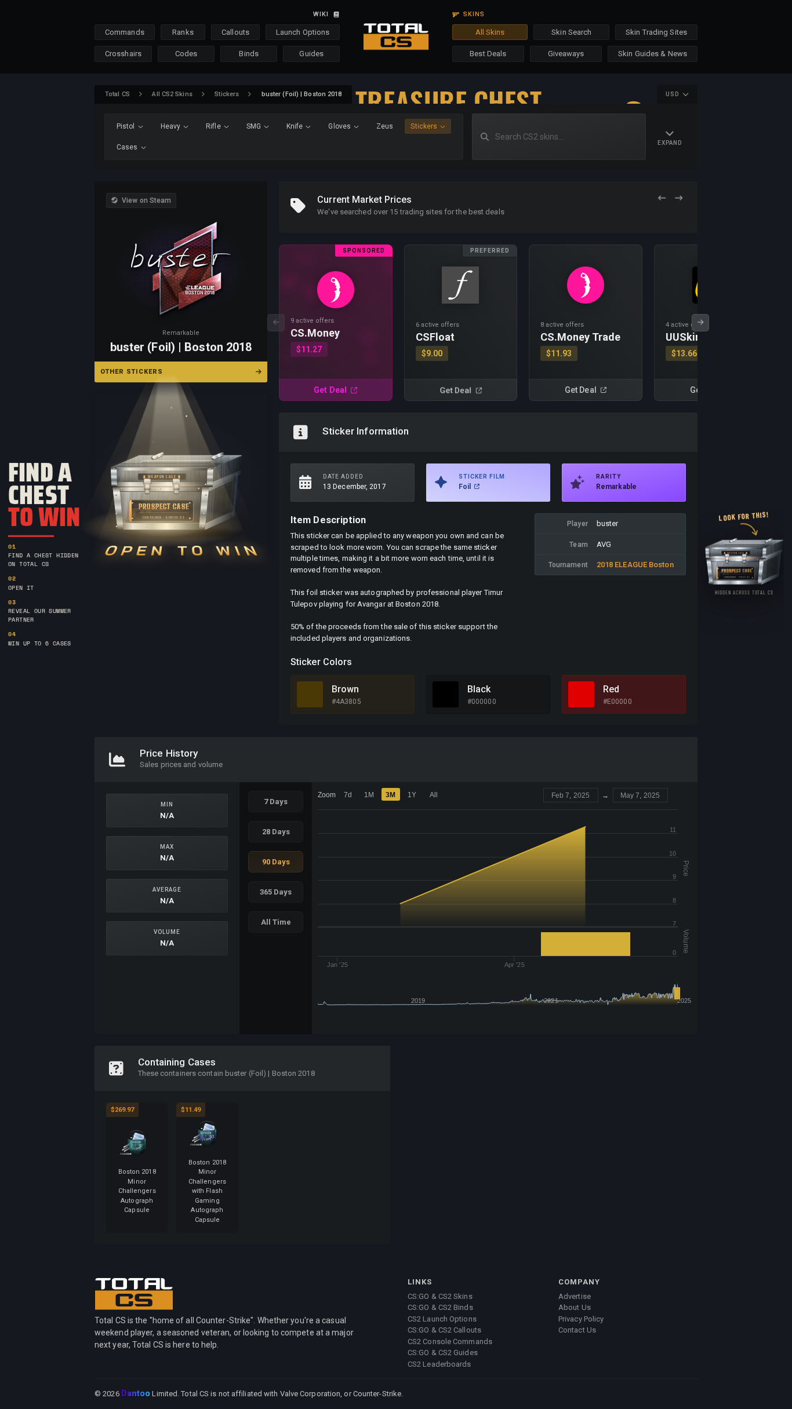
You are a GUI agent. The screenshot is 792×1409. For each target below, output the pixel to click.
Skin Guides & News (652, 53)
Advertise (574, 1296)
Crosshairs (123, 53)
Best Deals (488, 53)
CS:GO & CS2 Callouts (444, 1330)
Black (479, 689)
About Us (574, 1307)
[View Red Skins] (581, 694)
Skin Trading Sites (656, 32)
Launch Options (302, 32)
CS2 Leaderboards (439, 1364)
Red (611, 689)
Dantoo (136, 1394)
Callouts (235, 32)
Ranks (183, 32)
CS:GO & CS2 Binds (440, 1307)
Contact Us (577, 1330)
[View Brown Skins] (310, 694)
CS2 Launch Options (442, 1319)
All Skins (490, 32)
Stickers (227, 94)
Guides (311, 53)
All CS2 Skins (172, 94)
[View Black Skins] (446, 694)
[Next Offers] (678, 198)
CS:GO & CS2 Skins (440, 1296)
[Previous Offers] (662, 198)
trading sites (421, 211)
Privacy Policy (581, 1319)
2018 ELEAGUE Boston (635, 564)
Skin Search (571, 32)
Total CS (117, 94)
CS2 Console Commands (450, 1341)
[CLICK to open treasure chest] (181, 473)
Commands (124, 32)
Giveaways (566, 53)
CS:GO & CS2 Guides (443, 1352)
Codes (186, 53)
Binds (249, 53)
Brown (345, 689)
